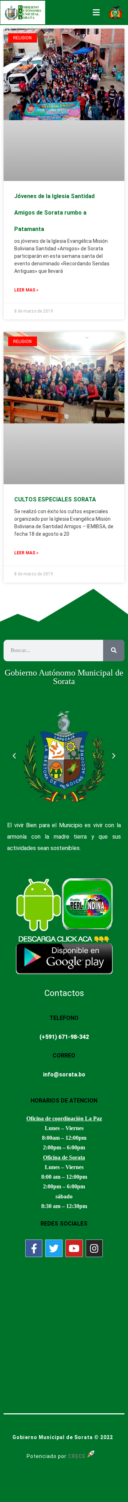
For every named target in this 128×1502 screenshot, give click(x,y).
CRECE (77, 1456)
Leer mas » (26, 290)
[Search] (113, 650)
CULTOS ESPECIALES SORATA (55, 499)
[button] (14, 756)
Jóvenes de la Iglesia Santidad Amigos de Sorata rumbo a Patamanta (54, 212)
